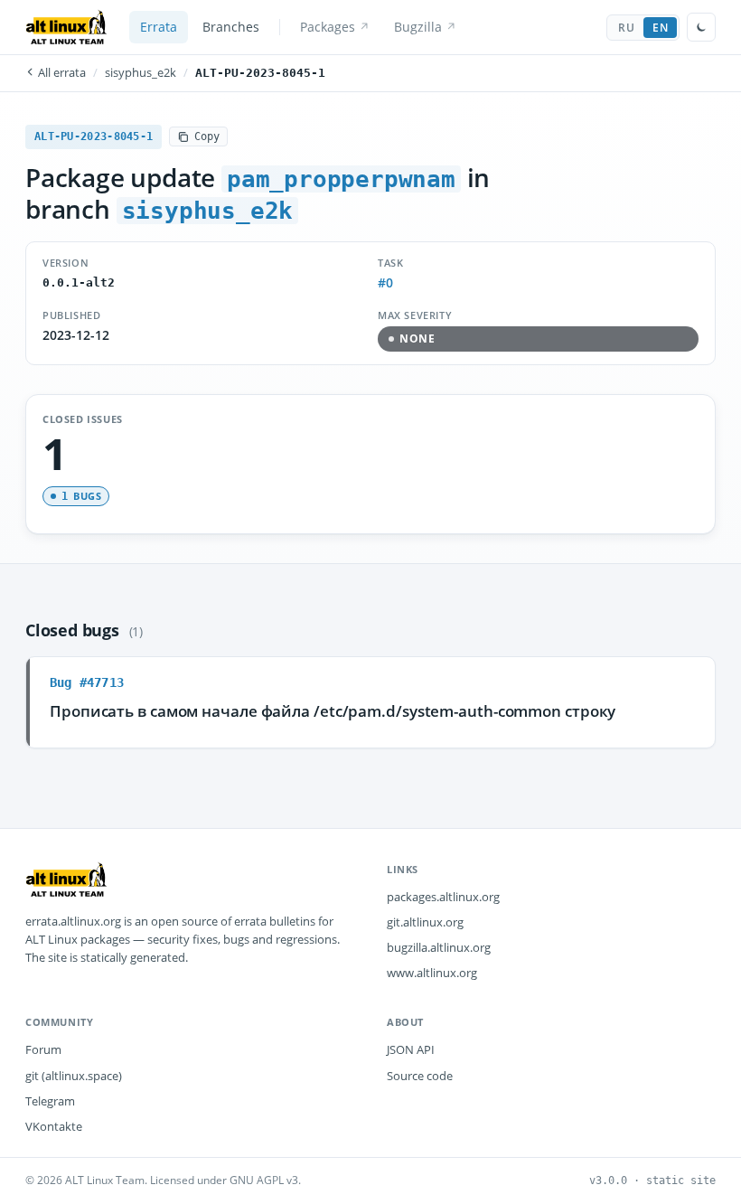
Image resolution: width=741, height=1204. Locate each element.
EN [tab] (660, 27)
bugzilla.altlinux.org (439, 947)
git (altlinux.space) (73, 1076)
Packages (327, 27)
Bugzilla (418, 27)
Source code (420, 1076)
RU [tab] (626, 27)
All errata (60, 72)
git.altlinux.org (425, 922)
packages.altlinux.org (443, 897)
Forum (43, 1049)
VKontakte (53, 1126)
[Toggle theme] (701, 27)
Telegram (50, 1101)
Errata (158, 27)
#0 (385, 283)
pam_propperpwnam (341, 179)
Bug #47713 (87, 682)
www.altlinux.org (432, 972)
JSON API (411, 1049)
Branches (230, 27)
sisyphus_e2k (140, 72)
